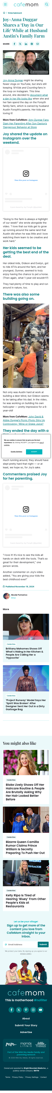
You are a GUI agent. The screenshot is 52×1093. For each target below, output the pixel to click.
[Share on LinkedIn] (26, 43)
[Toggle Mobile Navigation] (5, 4)
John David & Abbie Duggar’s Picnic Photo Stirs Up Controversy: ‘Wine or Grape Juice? (24, 420)
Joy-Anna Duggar (13, 80)
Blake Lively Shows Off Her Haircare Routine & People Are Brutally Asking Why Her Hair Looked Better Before (25, 792)
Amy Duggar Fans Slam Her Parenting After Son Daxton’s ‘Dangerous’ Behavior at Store (26, 123)
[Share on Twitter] (20, 43)
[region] (26, 446)
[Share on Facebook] (14, 43)
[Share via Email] (37, 43)
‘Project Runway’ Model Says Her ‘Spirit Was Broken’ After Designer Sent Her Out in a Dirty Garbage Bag (26, 704)
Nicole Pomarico (19, 594)
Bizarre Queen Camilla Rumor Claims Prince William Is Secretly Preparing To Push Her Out (25, 847)
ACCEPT (34, 452)
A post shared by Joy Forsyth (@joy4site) (26, 207)
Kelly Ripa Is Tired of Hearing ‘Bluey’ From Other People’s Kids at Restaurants (26, 900)
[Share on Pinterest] (31, 43)
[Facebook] (11, 1010)
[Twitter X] (19, 1010)
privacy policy (25, 954)
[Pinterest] (26, 1010)
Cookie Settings (16, 451)
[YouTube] (40, 1010)
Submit (43, 944)
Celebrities (11, 644)
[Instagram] (33, 1010)
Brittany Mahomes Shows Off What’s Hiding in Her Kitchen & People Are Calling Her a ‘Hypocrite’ (24, 653)
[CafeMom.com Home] (26, 4)
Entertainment (15, 13)
